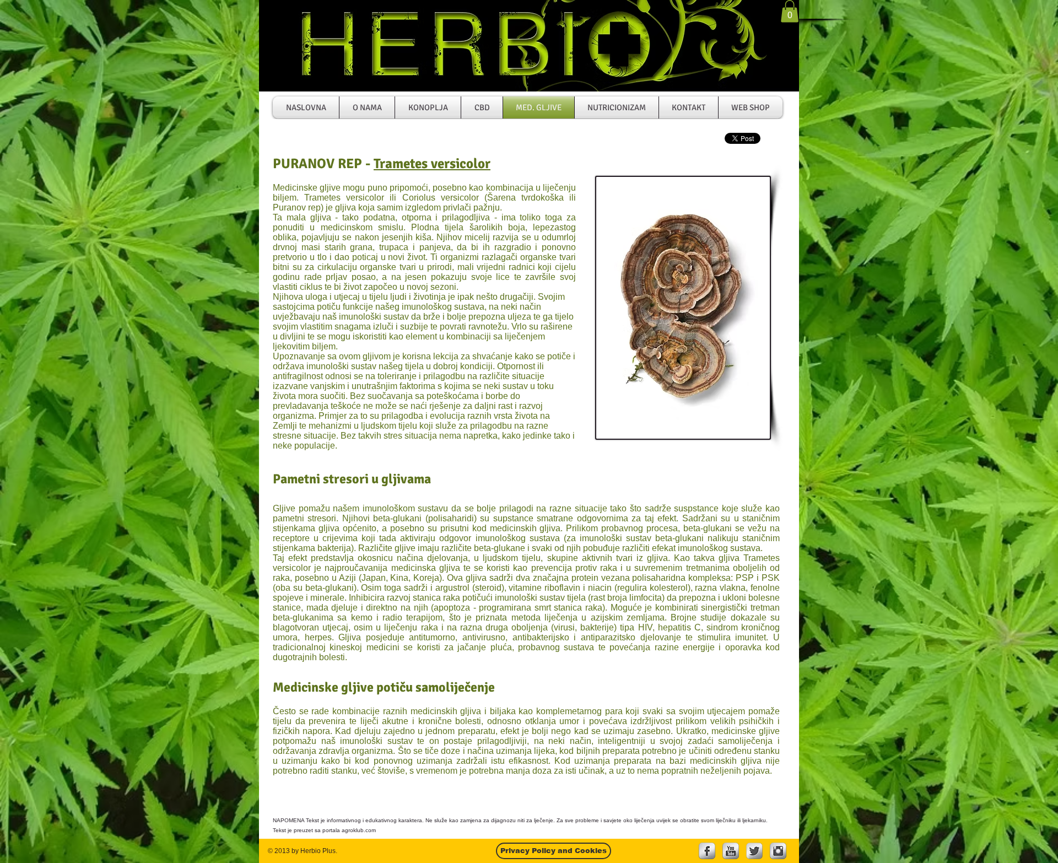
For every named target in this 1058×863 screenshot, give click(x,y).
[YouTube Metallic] (730, 851)
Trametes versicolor (432, 163)
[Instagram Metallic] (778, 851)
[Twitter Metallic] (754, 851)
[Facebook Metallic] (707, 851)
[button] (789, 11)
